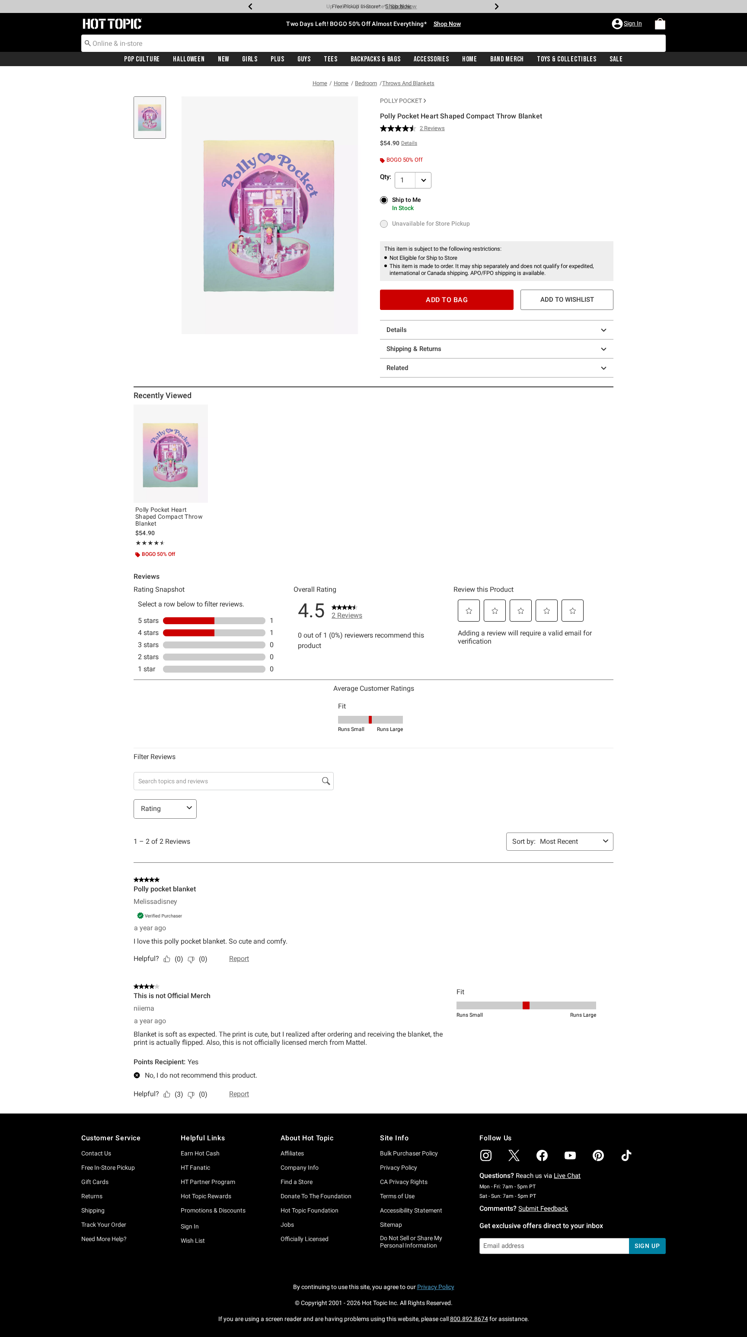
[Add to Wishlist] (199, 413)
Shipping (93, 1210)
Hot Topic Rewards (206, 1196)
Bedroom (366, 83)
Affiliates (292, 1153)
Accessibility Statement (411, 1210)
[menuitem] (660, 23)
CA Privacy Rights (404, 1181)
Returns (91, 1196)
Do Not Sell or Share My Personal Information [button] (411, 1242)
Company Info (300, 1167)
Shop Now (398, 6)
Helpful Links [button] (203, 1138)
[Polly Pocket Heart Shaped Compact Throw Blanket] (171, 453)
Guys (304, 59)
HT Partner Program (208, 1181)
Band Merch (507, 59)
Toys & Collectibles (567, 59)
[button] (628, 23)
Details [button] (409, 143)
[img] (485, 1155)
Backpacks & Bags (376, 59)
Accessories (431, 59)
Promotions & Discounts (213, 1210)
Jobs (287, 1224)
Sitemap (391, 1224)
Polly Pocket (401, 100)
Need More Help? (104, 1238)
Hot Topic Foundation (309, 1210)
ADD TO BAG (447, 300)
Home (469, 59)
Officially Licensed (305, 1238)
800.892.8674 (469, 1318)
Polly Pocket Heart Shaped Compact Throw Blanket (169, 516)
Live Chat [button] (567, 1176)
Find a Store (297, 1181)
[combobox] (373, 43)
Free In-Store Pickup (108, 1167)
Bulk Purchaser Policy (409, 1153)
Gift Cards (95, 1181)
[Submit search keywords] (87, 42)
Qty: (385, 177)
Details (396, 330)
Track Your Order (103, 1224)
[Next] (496, 6)
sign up (647, 1245)
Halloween (188, 59)
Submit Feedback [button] (543, 1209)
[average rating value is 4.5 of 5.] (400, 128)
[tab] (153, 122)
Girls (250, 59)
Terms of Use (397, 1196)
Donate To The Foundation (316, 1196)
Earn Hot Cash (200, 1153)
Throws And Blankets (408, 83)
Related (397, 368)
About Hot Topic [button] (307, 1138)
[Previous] (250, 6)
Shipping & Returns (413, 349)
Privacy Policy (398, 1167)
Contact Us (96, 1153)
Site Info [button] (394, 1138)
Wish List (193, 1240)
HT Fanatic (195, 1167)
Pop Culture (142, 59)
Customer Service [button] (111, 1138)
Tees (331, 59)
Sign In (190, 1226)
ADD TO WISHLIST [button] (567, 299)
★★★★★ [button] (149, 542)
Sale (616, 59)
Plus (277, 59)
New (223, 59)
